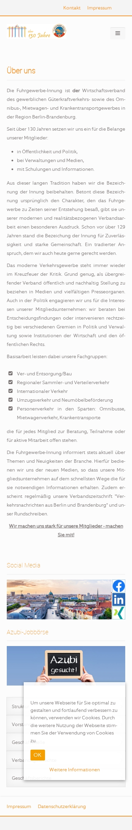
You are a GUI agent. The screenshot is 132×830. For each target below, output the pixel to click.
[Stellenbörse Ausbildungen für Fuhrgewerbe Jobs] (66, 666)
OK (37, 754)
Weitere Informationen (74, 770)
